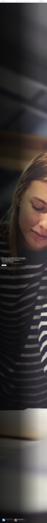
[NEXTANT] (4, 1)
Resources (28, 1)
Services (21, 1)
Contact (41, 1)
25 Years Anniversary (6, 266)
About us (17, 1)
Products (24, 1)
